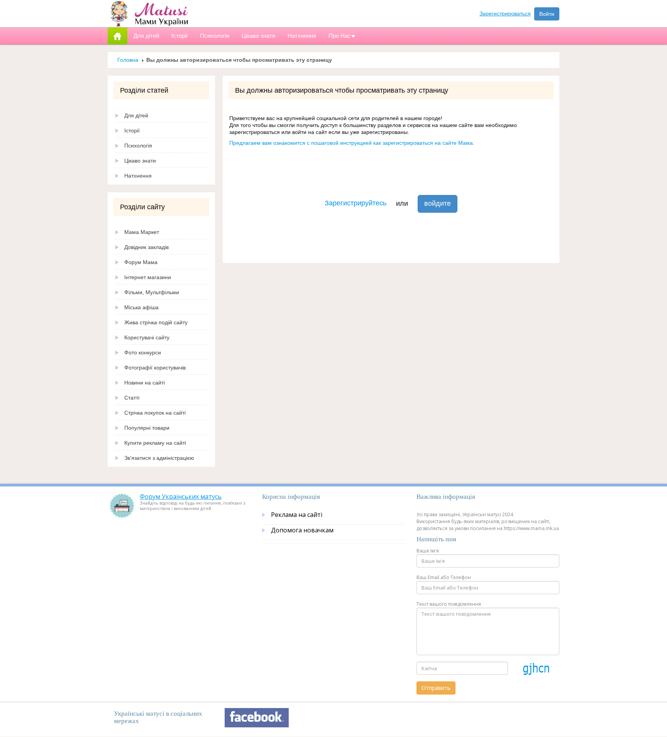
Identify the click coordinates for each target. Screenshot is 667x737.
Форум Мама (140, 262)
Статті (131, 398)
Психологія (138, 145)
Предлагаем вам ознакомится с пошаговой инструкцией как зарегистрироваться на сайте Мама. (351, 143)
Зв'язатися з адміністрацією (159, 458)
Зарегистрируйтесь (355, 203)
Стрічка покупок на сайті (155, 413)
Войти (546, 14)
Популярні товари (146, 428)
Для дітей (136, 115)
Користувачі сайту (146, 337)
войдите (437, 203)
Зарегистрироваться (505, 13)
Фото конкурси (142, 352)
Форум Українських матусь (181, 496)
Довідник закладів (146, 247)
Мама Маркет (141, 232)
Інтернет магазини (147, 277)
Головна (127, 60)
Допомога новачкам (302, 530)
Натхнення (138, 176)
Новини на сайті (144, 383)
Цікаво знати (140, 161)
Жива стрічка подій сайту (156, 322)
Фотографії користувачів (155, 367)
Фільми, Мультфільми (151, 292)
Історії (132, 130)
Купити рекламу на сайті (155, 443)
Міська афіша (141, 307)
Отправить (436, 687)
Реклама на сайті (296, 514)
